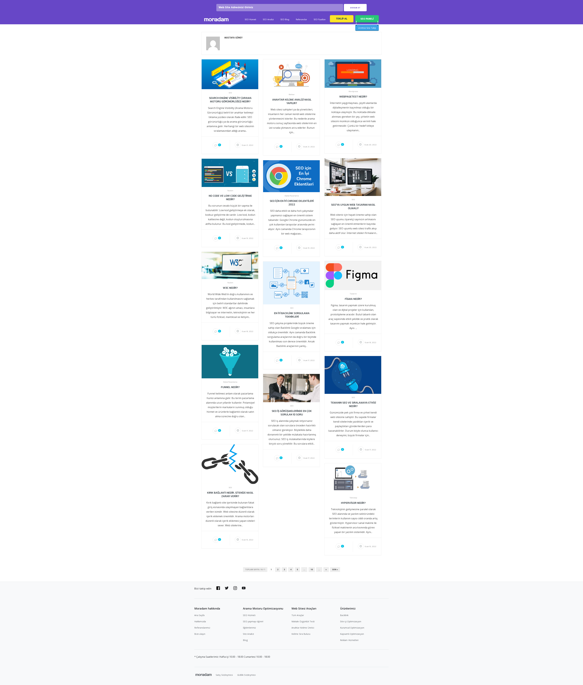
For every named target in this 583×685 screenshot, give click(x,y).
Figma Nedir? (353, 299)
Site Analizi (248, 633)
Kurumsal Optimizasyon (352, 627)
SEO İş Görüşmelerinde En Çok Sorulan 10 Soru (292, 412)
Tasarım (353, 294)
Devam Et (355, 8)
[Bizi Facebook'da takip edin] (218, 588)
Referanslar (301, 20)
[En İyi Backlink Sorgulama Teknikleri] (291, 282)
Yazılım (230, 191)
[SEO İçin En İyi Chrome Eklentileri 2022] (291, 176)
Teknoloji (353, 498)
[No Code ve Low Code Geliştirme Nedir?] (230, 172)
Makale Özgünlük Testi (303, 621)
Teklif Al (341, 18)
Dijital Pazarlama (292, 196)
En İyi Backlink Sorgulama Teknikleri (292, 315)
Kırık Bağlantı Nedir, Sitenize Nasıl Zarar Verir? (230, 494)
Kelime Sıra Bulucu (301, 633)
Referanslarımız (202, 627)
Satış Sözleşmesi (224, 674)
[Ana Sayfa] (216, 19)
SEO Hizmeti (250, 20)
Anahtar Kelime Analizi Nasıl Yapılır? (291, 101)
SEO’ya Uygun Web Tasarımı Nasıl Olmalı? (353, 206)
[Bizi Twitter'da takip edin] (226, 588)
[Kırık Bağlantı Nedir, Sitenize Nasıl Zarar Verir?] (230, 463)
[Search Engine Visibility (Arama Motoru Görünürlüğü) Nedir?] (230, 74)
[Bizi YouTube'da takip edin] (243, 588)
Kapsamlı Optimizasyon (352, 633)
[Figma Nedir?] (353, 275)
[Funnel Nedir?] (230, 361)
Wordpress (353, 92)
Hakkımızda (200, 621)
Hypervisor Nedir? (353, 503)
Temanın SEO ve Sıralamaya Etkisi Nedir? (353, 404)
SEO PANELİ (367, 18)
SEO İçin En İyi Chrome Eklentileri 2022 (292, 202)
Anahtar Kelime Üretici (303, 627)
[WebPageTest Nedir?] (353, 73)
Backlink (344, 615)
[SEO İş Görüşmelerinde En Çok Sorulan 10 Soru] (291, 387)
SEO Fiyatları (320, 20)
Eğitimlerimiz (249, 627)
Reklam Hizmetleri (349, 640)
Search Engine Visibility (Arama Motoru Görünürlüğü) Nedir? (230, 99)
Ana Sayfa (199, 615)
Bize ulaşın (199, 633)
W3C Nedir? (230, 288)
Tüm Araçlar (298, 615)
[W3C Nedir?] (230, 265)
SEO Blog (284, 20)
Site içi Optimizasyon (350, 621)
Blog (245, 640)
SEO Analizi (268, 20)
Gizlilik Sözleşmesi (246, 674)
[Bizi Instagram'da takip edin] (235, 588)
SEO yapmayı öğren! (253, 621)
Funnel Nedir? (230, 387)
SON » (335, 569)
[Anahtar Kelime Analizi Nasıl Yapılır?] (291, 74)
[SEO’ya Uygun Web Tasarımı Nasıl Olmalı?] (353, 176)
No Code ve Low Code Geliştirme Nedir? (230, 197)
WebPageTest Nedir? (353, 96)
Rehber (292, 95)
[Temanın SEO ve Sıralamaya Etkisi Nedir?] (353, 374)
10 (312, 569)
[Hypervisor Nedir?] (353, 478)
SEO (230, 93)
